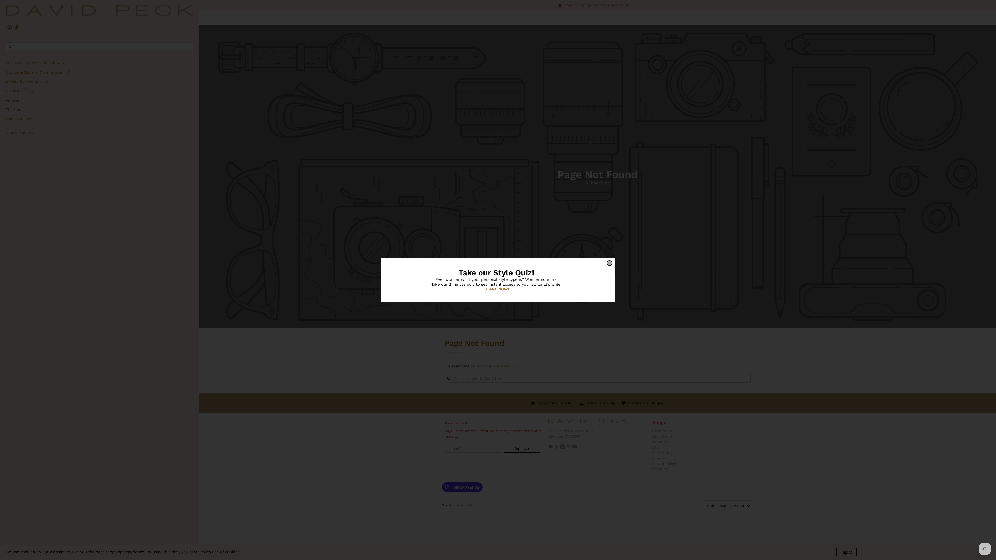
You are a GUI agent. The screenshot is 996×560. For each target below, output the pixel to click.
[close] (609, 263)
